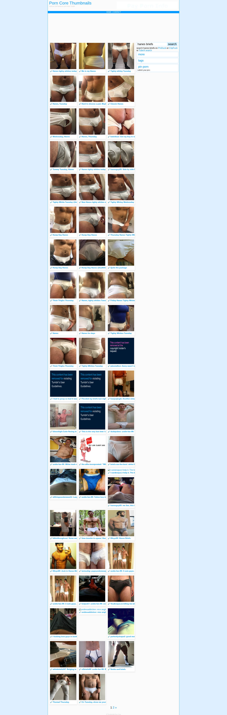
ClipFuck (173, 48)
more (141, 54)
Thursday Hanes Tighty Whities (124, 235)
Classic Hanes (116, 104)
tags (141, 60)
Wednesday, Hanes (61, 137)
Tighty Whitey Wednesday (122, 202)
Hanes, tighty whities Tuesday (95, 300)
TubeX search (145, 50)
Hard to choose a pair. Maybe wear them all (101, 104)
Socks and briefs (118, 669)
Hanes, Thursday (89, 137)
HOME (108, 12)
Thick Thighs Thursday (63, 300)
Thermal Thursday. (61, 702)
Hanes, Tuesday (60, 104)
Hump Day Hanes (60, 235)
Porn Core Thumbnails (70, 3)
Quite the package (118, 268)
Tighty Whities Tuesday (121, 333)
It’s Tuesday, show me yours (94, 702)
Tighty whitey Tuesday (120, 71)
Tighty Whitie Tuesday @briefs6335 (68, 202)
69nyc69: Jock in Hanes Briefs (66, 571)
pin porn (143, 66)
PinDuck (162, 48)
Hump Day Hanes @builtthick (95, 268)
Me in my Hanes (89, 71)
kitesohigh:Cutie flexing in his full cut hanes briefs (75, 431)
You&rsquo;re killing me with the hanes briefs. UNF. (133, 604)
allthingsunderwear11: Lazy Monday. (69, 497)
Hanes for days (88, 333)
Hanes (55, 333)
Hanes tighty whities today (65, 71)
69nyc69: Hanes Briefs (120, 538)
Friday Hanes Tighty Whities (123, 300)
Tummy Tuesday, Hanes (63, 169)
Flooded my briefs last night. (94, 399)
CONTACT (117, 12)
